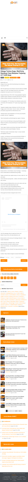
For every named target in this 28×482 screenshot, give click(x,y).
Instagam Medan (7, 476)
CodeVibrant (14, 475)
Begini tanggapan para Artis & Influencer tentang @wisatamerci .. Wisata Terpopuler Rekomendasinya (4, 260)
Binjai (17, 301)
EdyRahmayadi (14, 304)
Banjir (22, 298)
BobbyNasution (4, 306)
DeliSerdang (22, 303)
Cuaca (19, 298)
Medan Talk (11, 79)
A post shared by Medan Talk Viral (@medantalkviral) (14, 229)
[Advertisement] (14, 22)
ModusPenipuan (13, 298)
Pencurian (15, 296)
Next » (20, 411)
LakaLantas (17, 299)
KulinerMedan (13, 294)
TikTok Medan (14, 477)
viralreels (10, 306)
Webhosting (19, 479)
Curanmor (21, 296)
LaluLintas (3, 293)
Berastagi (13, 301)
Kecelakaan (12, 299)
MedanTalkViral (18, 257)
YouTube (20, 477)
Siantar (16, 303)
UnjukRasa (23, 294)
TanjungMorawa (4, 303)
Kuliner (7, 294)
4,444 (16, 411)
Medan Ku (7, 421)
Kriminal (6, 296)
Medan (16, 291)
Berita (2, 77)
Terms (14, 479)
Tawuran (6, 299)
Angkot (2, 296)
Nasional (2, 304)
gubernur (7, 304)
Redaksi (24, 479)
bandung (7, 257)
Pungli (7, 298)
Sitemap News (6, 479)
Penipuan (3, 298)
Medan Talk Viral (13, 77)
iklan (2, 301)
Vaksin (21, 293)
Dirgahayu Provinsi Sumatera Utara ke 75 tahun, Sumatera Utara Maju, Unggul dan (24, 260)
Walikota (20, 304)
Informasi (6, 77)
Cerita (13, 291)
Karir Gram (8, 449)
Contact (14, 480)
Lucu (15, 293)
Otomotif (2, 294)
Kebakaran (23, 299)
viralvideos (15, 306)
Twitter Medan (22, 476)
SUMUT (20, 291)
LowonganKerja (9, 293)
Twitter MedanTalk (6, 477)
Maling (10, 296)
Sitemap (24, 477)
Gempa (2, 299)
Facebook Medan (15, 476)
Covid (18, 293)
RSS (11, 479)
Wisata (8, 301)
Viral (18, 77)
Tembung (21, 301)
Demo (18, 294)
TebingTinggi (11, 303)
